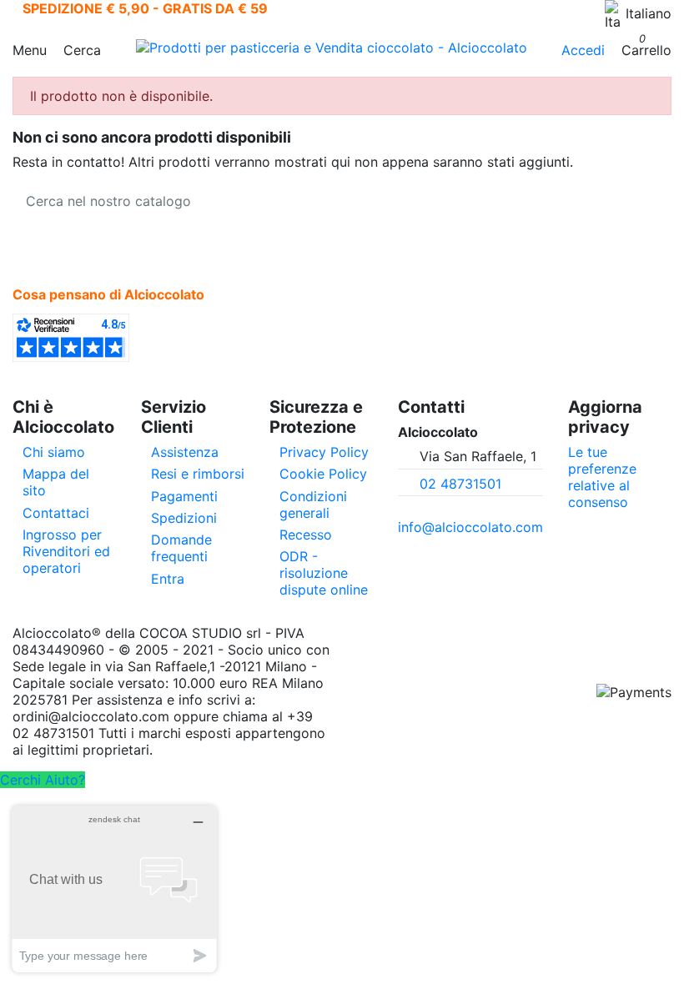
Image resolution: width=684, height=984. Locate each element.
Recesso (305, 534)
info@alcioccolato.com (470, 527)
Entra (167, 578)
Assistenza (185, 452)
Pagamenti (184, 496)
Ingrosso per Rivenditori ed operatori (66, 551)
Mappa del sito (56, 482)
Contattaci (56, 513)
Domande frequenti (181, 548)
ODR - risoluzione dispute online (323, 573)
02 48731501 (460, 483)
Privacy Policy (324, 452)
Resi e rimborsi (197, 473)
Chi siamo (54, 452)
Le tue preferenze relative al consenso (602, 477)
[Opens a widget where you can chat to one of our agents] (114, 888)
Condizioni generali (313, 504)
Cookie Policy (323, 473)
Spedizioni (184, 518)
